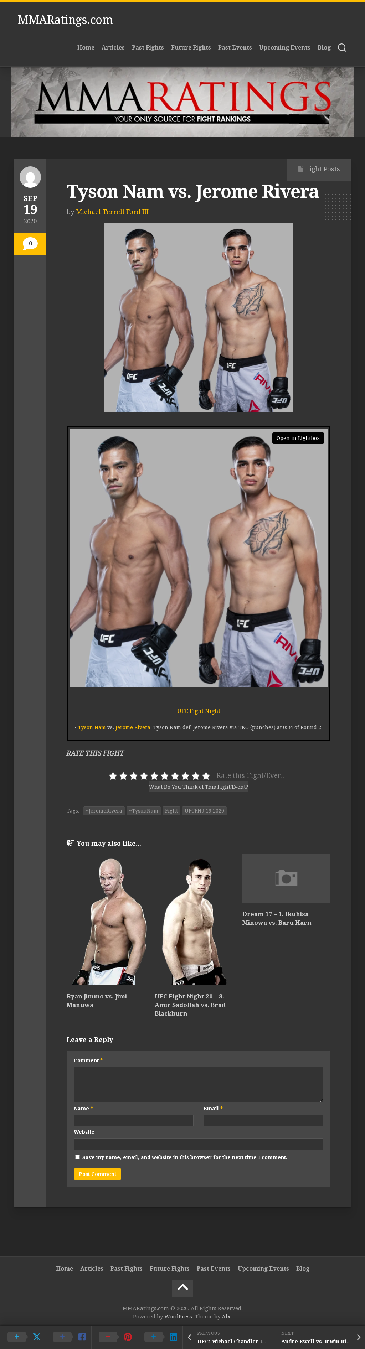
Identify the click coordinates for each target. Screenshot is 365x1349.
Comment (88, 1060)
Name (83, 1108)
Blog (324, 47)
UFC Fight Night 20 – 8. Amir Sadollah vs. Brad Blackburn (190, 1005)
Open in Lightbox (298, 438)
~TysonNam (143, 811)
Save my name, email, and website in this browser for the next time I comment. (184, 1157)
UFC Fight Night (198, 711)
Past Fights (148, 47)
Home (85, 47)
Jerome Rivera (132, 727)
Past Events (235, 47)
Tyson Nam (92, 727)
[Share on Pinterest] (114, 1337)
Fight (171, 811)
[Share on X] (23, 1337)
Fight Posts (323, 169)
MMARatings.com (65, 20)
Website (84, 1132)
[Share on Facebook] (68, 1337)
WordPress (178, 1316)
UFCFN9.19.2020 (204, 811)
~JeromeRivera (104, 811)
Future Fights (191, 47)
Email (213, 1108)
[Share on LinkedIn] (159, 1337)
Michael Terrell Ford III (112, 212)
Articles (113, 47)
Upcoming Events (284, 47)
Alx (226, 1316)
